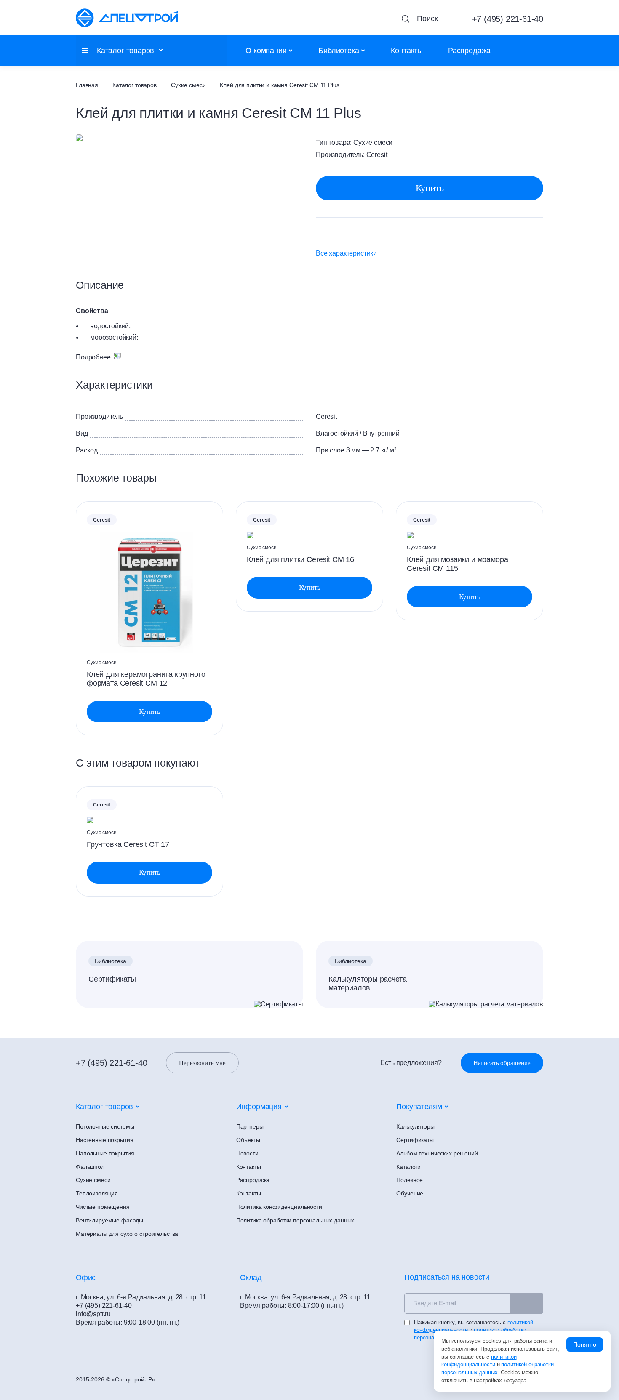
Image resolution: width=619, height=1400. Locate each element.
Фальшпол (90, 1166)
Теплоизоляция (97, 1193)
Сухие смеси (188, 85)
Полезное (409, 1179)
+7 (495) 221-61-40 (111, 1062)
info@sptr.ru (93, 1313)
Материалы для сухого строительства (127, 1233)
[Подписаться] (526, 1303)
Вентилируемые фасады (109, 1220)
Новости (247, 1153)
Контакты (407, 50)
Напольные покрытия (105, 1153)
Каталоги (408, 1166)
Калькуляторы (415, 1126)
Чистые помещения (103, 1206)
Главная (87, 85)
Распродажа (469, 50)
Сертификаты (112, 979)
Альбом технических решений (437, 1153)
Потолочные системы (105, 1126)
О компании (265, 50)
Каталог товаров (134, 85)
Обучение (409, 1193)
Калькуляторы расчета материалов (367, 984)
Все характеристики (346, 253)
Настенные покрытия (104, 1140)
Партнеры (250, 1126)
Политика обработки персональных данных (295, 1220)
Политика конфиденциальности (279, 1206)
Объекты (248, 1140)
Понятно (584, 1344)
